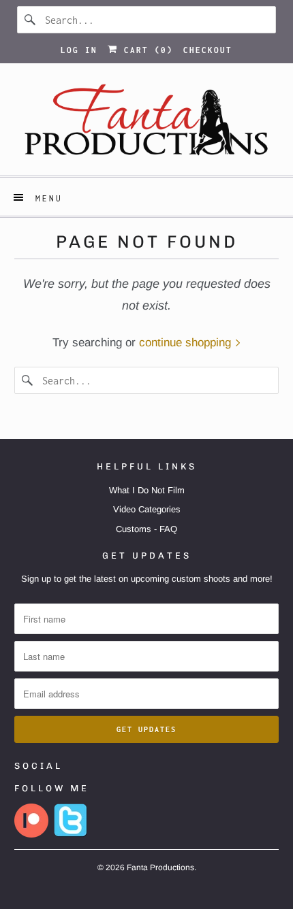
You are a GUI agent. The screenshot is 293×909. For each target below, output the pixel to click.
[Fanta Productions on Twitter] (71, 834)
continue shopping (186, 342)
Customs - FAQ (146, 529)
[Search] (30, 19)
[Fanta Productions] (146, 124)
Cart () (145, 50)
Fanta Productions (160, 867)
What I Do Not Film (147, 490)
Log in (79, 50)
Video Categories (147, 509)
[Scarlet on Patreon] (31, 834)
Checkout (207, 50)
